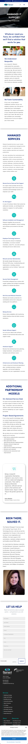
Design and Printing (8, 697)
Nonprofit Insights (16, 724)
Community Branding (8, 701)
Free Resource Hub (17, 720)
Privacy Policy (18, 741)
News (5, 724)
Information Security (8, 709)
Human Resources (7, 713)
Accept (14, 738)
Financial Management (8, 711)
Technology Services (8, 707)
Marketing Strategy (8, 695)
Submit (22, 661)
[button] (26, 727)
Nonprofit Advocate (8, 722)
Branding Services (7, 699)
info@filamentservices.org (8, 683)
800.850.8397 (8, 1)
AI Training (6, 705)
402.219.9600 (6, 681)
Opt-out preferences (11, 741)
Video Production (7, 703)
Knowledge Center (17, 722)
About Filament (7, 720)
